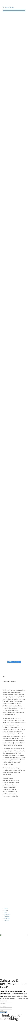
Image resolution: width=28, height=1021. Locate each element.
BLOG (5, 249)
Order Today (9, 148)
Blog (5, 912)
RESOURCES (7, 253)
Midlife (5, 324)
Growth (14, 322)
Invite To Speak (10, 617)
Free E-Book (9, 849)
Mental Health (7, 390)
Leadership (18, 388)
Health (19, 322)
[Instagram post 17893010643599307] (14, 652)
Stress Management (14, 465)
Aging (19, 320)
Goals (22, 386)
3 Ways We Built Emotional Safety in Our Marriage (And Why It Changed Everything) (13, 498)
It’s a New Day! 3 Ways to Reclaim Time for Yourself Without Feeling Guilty (11, 456)
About (6, 910)
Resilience (10, 324)
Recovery (19, 538)
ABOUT (5, 244)
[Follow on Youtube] (15, 264)
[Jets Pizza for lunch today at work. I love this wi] (14, 646)
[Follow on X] (12, 264)
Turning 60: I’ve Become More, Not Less (12, 350)
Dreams (9, 322)
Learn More (14, 43)
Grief (4, 388)
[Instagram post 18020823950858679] (14, 641)
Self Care (13, 390)
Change (5, 322)
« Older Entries (7, 559)
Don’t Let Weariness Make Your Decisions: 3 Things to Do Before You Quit (14, 417)
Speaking (6, 916)
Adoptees (7, 918)
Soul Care (5, 465)
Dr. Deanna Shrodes (8, 7)
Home (6, 908)
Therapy (5, 541)
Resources (7, 914)
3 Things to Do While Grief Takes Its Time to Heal (13, 533)
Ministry (9, 357)
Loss (22, 388)
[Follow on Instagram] (18, 264)
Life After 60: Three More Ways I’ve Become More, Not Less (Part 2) (13, 307)
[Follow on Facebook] (9, 264)
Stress (9, 426)
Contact (6, 920)
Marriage (13, 505)
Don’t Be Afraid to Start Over (12, 381)
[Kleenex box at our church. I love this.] (14, 657)
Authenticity (14, 320)
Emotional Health (15, 355)
